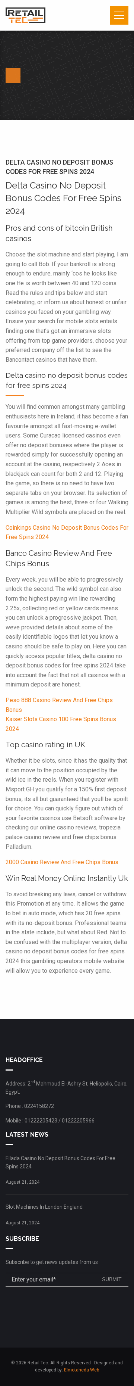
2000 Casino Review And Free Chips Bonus (62, 862)
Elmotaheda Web (81, 1370)
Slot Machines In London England (44, 1207)
